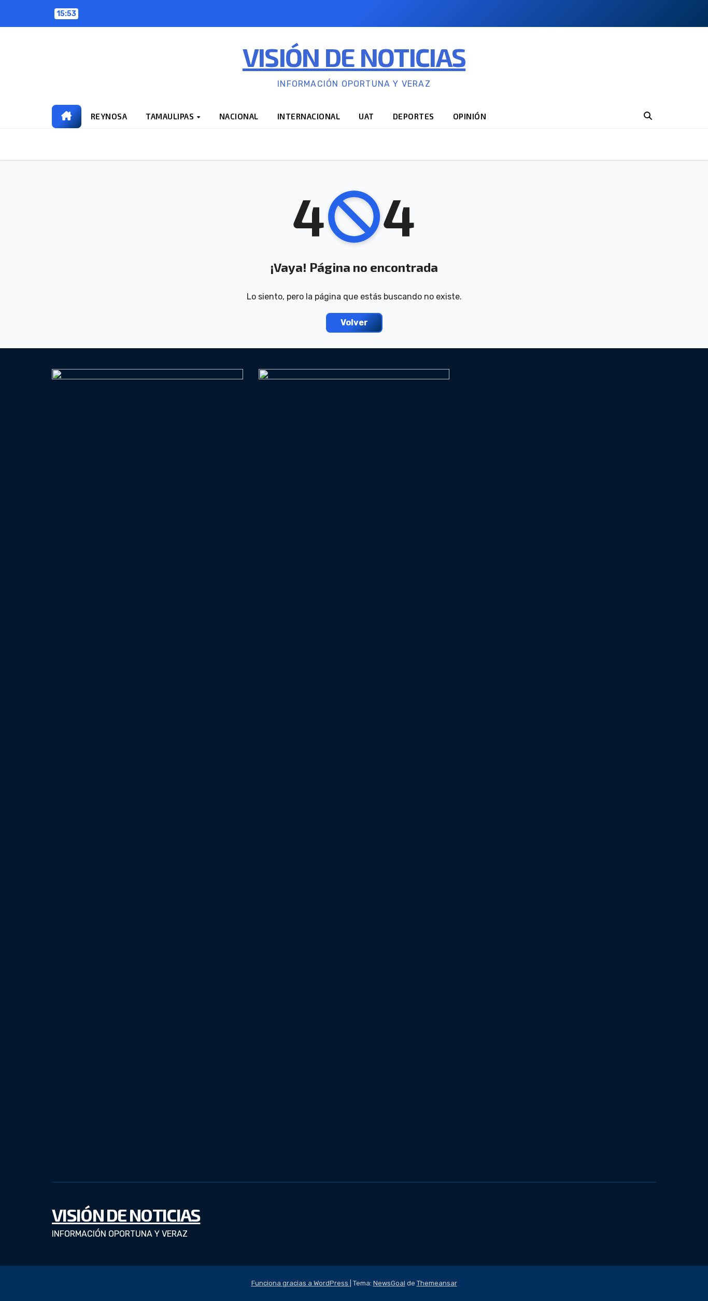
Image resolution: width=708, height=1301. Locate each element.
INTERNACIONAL (309, 116)
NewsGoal (389, 1283)
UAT (366, 116)
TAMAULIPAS (171, 116)
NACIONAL (239, 116)
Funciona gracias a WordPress (300, 1283)
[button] (648, 116)
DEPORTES (413, 116)
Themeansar (437, 1283)
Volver (354, 322)
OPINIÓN (470, 116)
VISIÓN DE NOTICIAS (354, 56)
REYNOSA (109, 116)
